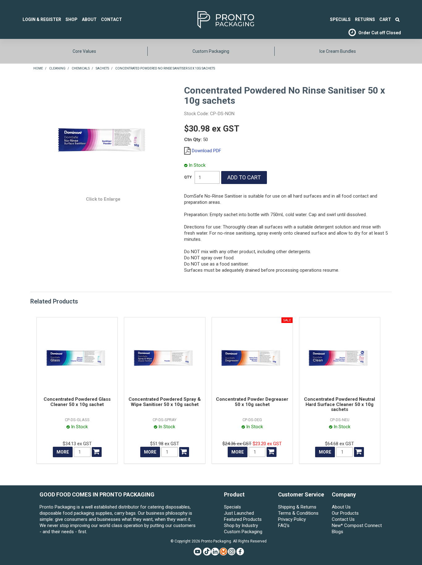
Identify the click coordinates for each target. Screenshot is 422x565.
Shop (71, 19)
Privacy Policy (292, 519)
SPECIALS (340, 19)
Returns (365, 19)
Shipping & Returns (297, 507)
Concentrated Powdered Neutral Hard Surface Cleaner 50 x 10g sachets (339, 404)
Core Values (84, 51)
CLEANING (57, 68)
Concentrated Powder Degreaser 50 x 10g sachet (252, 401)
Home (38, 68)
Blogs (337, 531)
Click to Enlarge (103, 199)
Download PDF (206, 150)
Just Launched (239, 513)
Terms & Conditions (298, 513)
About (89, 19)
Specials (232, 507)
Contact (111, 19)
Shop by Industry (241, 525)
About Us (341, 507)
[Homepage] (216, 19)
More (63, 452)
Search (397, 19)
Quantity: (188, 177)
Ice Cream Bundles (337, 51)
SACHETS (102, 68)
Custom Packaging (210, 51)
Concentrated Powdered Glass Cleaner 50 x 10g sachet (77, 401)
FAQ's (283, 525)
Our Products (345, 513)
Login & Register (42, 19)
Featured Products (243, 519)
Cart (385, 19)
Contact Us (343, 519)
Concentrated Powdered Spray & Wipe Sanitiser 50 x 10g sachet (165, 401)
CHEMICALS (81, 68)
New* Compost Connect (357, 525)
